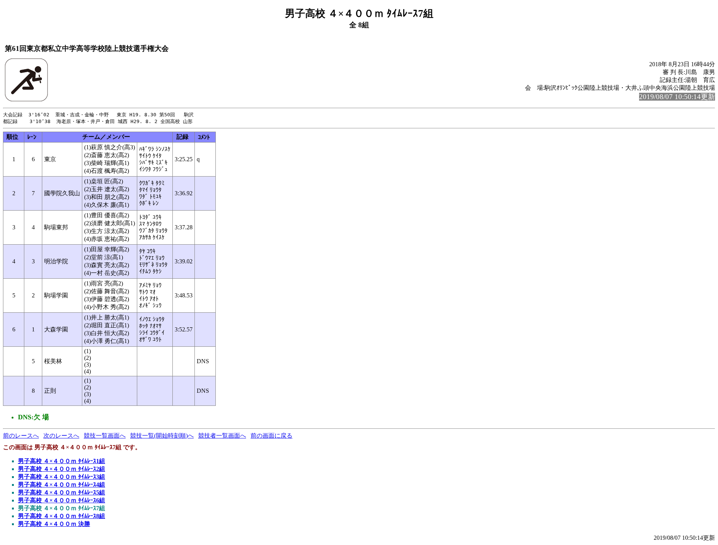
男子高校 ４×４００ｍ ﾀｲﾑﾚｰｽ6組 (61, 500)
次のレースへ (61, 435)
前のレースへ (21, 435)
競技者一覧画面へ (222, 435)
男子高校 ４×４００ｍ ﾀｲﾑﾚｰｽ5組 (61, 492)
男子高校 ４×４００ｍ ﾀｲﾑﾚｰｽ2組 (61, 469)
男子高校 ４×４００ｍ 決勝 (54, 524)
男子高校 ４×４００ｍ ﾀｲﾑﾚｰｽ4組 (61, 484)
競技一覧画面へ (105, 435)
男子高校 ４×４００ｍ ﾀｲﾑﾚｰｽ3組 (61, 477)
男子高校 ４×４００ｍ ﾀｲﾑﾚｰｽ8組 (61, 516)
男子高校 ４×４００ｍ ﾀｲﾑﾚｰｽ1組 (61, 461)
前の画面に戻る (271, 435)
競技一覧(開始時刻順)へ (162, 435)
